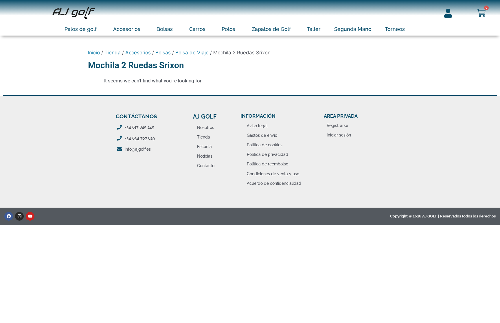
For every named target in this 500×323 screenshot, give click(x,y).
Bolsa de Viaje (192, 53)
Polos (228, 29)
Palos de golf (81, 29)
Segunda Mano (353, 29)
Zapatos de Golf (271, 29)
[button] (82, 29)
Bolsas (165, 29)
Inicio (94, 53)
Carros (197, 29)
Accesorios (126, 29)
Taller (314, 29)
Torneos (395, 29)
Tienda (112, 53)
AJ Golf (204, 116)
